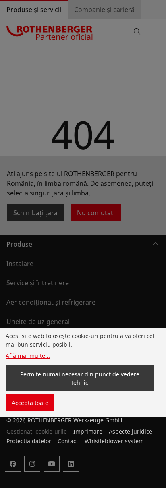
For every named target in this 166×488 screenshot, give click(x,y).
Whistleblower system (114, 441)
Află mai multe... (28, 355)
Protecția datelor (28, 441)
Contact (68, 441)
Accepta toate (30, 403)
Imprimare (87, 431)
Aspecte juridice (130, 431)
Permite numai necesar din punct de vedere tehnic (79, 378)
